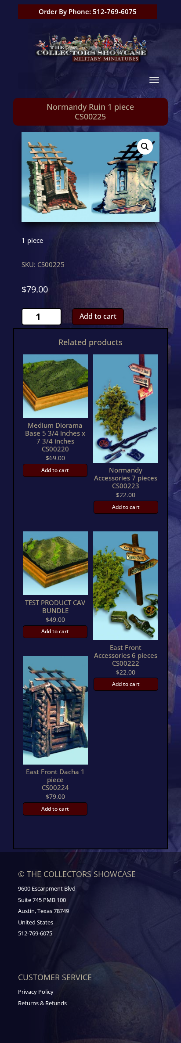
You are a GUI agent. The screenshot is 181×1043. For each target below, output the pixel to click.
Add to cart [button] (55, 470)
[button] (145, 147)
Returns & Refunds (42, 1003)
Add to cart (98, 316)
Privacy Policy (36, 992)
